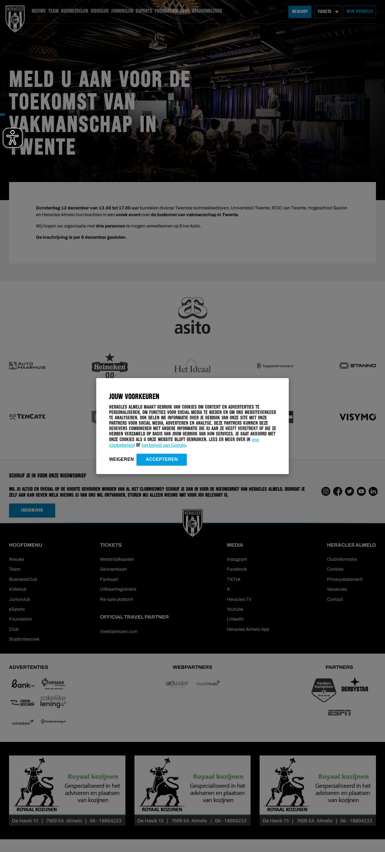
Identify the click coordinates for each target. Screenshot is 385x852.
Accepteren (162, 459)
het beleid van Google (164, 445)
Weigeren (121, 459)
